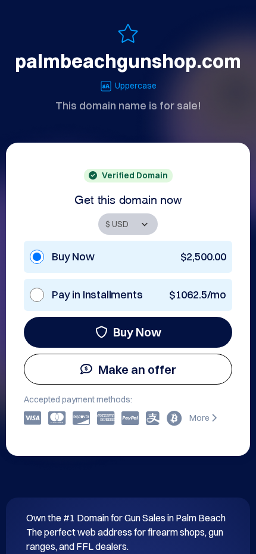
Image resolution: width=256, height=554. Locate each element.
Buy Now (137, 332)
